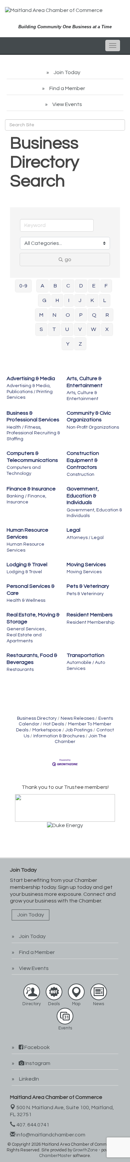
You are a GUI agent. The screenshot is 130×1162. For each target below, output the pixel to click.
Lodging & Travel (27, 564)
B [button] (55, 285)
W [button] (93, 329)
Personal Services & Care (31, 589)
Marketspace (46, 730)
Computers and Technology (24, 470)
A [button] (42, 285)
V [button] (80, 329)
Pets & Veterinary (88, 586)
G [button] (44, 300)
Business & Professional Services (33, 416)
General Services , (26, 629)
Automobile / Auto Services (86, 665)
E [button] (93, 285)
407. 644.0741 (32, 1124)
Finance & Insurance (31, 488)
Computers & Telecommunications (32, 457)
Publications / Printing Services (30, 394)
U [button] (67, 329)
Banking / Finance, (26, 496)
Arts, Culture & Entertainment (85, 382)
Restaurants (20, 669)
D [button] (81, 285)
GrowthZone (85, 1150)
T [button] (54, 329)
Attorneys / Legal (85, 537)
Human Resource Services (27, 533)
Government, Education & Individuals (83, 495)
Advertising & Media (31, 378)
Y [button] (67, 344)
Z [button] (80, 344)
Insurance (17, 502)
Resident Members (90, 614)
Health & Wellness (26, 600)
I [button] (68, 300)
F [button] (106, 285)
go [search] (68, 259)
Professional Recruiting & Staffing (33, 436)
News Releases (77, 718)
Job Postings (78, 730)
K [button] (92, 300)
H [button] (57, 300)
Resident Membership (90, 622)
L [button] (104, 300)
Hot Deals (53, 724)
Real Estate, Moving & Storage (33, 618)
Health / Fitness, (24, 427)
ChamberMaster (55, 1155)
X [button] (107, 329)
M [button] (41, 315)
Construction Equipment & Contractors (83, 460)
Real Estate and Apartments (24, 638)
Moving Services (86, 564)
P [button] (81, 315)
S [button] (41, 329)
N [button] (54, 315)
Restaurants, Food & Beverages (32, 659)
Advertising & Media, (29, 385)
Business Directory (37, 718)
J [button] (80, 300)
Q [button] (94, 315)
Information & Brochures (59, 736)
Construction (80, 474)
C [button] (68, 285)
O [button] (68, 315)
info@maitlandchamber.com (50, 1134)
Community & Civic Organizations (89, 416)
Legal (73, 530)
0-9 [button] (23, 285)
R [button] (107, 315)
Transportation (85, 655)
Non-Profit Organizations (93, 427)
